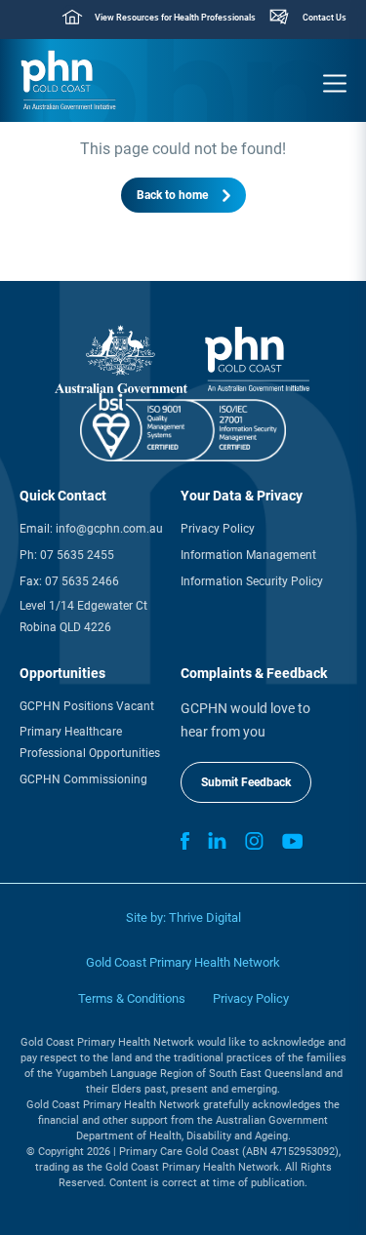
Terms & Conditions (131, 998)
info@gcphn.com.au (109, 529)
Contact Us (324, 17)
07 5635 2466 (82, 581)
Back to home (172, 195)
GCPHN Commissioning (83, 779)
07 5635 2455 (77, 555)
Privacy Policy (218, 529)
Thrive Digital (205, 917)
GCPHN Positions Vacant (87, 706)
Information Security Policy (252, 581)
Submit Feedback (246, 782)
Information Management (248, 555)
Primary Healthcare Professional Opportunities (90, 742)
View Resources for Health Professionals (175, 17)
